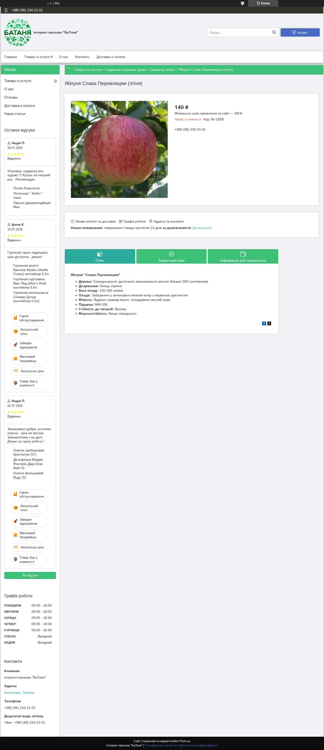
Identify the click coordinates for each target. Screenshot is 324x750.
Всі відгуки (30, 575)
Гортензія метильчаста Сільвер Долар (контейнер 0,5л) (30, 297)
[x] (269, 324)
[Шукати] (274, 32)
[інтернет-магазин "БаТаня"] (17, 32)
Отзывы (11, 97)
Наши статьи (14, 114)
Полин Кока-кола (26, 188)
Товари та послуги (88, 69)
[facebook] (264, 324)
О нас (63, 57)
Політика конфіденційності (200, 745)
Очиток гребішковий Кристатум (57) (28, 452)
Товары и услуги (37, 57)
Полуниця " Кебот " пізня (28, 195)
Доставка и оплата (111, 57)
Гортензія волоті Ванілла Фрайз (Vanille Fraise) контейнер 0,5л (31, 270)
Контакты (82, 57)
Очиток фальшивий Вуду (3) (28, 475)
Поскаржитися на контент (162, 745)
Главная (10, 57)
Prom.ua (184, 741)
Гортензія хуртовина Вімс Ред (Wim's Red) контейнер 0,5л (29, 283)
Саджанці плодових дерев (126, 69)
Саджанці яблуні (162, 69)
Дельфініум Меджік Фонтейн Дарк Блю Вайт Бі (28, 464)
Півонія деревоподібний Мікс (32, 205)
